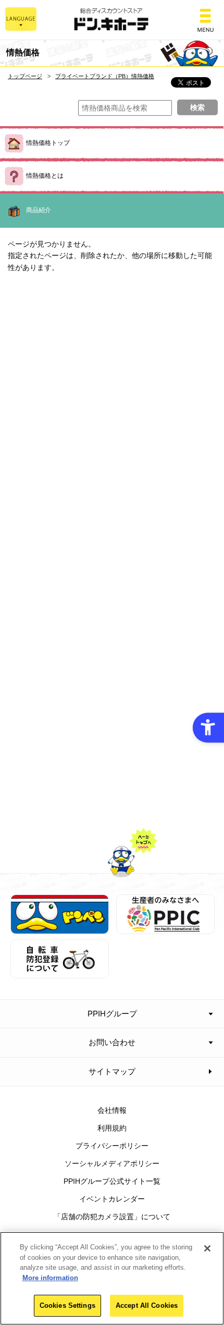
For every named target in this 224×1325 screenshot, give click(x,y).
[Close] (207, 1248)
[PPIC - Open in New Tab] (165, 928)
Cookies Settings (67, 1305)
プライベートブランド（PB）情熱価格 (104, 76)
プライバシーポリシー (112, 1146)
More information (50, 1278)
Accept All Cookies (147, 1305)
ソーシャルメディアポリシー (112, 1163)
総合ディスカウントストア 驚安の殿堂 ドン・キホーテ (112, 20)
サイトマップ (112, 1071)
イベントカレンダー (112, 1199)
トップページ (25, 76)
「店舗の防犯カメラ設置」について (112, 1216)
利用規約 (112, 1128)
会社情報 (112, 1110)
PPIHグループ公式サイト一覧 (112, 1181)
